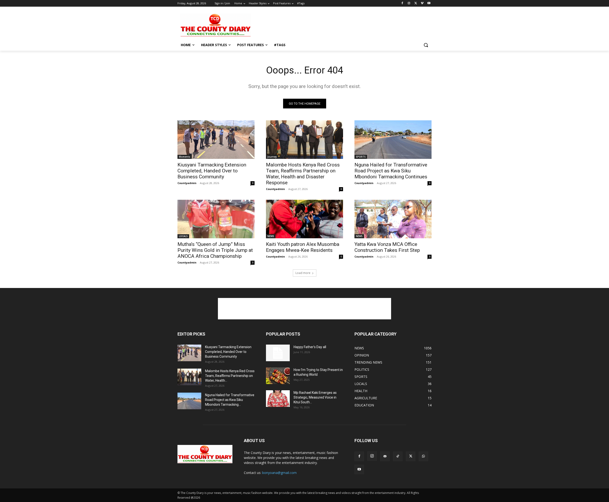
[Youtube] (429, 3)
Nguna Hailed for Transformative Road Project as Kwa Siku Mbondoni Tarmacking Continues (390, 171)
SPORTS (361, 156)
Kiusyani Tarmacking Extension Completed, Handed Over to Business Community (211, 171)
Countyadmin (186, 183)
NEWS (270, 236)
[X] (415, 3)
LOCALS (183, 236)
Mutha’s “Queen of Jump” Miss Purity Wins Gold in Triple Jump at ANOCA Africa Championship (215, 250)
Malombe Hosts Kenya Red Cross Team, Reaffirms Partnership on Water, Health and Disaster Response (303, 173)
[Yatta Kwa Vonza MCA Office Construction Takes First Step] (393, 219)
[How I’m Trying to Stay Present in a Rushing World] (278, 375)
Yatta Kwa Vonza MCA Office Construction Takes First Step (387, 247)
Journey (272, 156)
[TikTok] (398, 456)
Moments (184, 156)
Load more (302, 273)
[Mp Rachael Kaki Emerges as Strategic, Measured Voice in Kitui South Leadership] (278, 398)
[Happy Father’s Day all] (278, 353)
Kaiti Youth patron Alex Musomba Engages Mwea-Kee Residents (302, 247)
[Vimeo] (422, 3)
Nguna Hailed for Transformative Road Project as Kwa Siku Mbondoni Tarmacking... (229, 399)
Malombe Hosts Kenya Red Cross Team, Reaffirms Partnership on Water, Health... (230, 375)
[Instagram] (409, 3)
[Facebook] (402, 3)
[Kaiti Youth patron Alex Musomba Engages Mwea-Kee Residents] (304, 219)
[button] (426, 45)
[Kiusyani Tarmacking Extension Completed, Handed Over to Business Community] (216, 139)
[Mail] (385, 456)
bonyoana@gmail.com (279, 472)
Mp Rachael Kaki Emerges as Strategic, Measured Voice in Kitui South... (315, 397)
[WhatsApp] (423, 456)
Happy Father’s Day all (310, 347)
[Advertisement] (340, 24)
